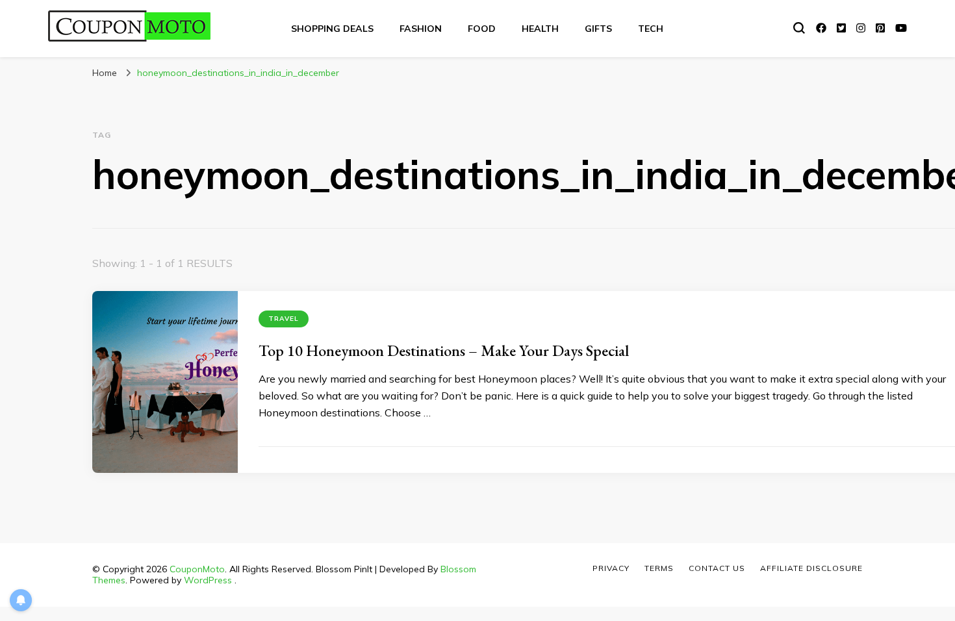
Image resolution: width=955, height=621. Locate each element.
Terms (659, 568)
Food (482, 28)
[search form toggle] (799, 28)
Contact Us (717, 568)
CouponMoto (197, 569)
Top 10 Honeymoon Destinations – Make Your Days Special (444, 350)
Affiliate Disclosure (811, 568)
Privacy (611, 568)
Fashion (421, 28)
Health (540, 28)
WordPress (208, 580)
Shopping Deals (332, 28)
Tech (650, 28)
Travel (283, 318)
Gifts (598, 28)
